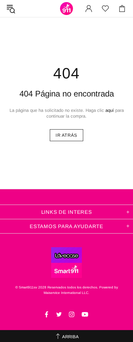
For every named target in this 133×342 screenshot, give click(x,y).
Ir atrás (66, 135)
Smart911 (66, 8)
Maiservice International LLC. (66, 293)
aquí (109, 110)
